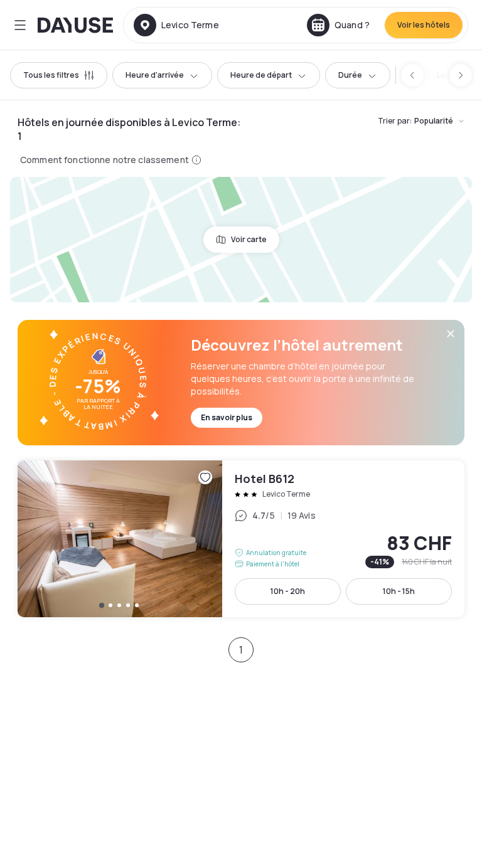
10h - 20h (287, 591)
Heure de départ (261, 75)
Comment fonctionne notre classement (104, 160)
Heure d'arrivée (155, 75)
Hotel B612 (241, 538)
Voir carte (249, 239)
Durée (350, 75)
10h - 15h (399, 591)
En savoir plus (226, 417)
